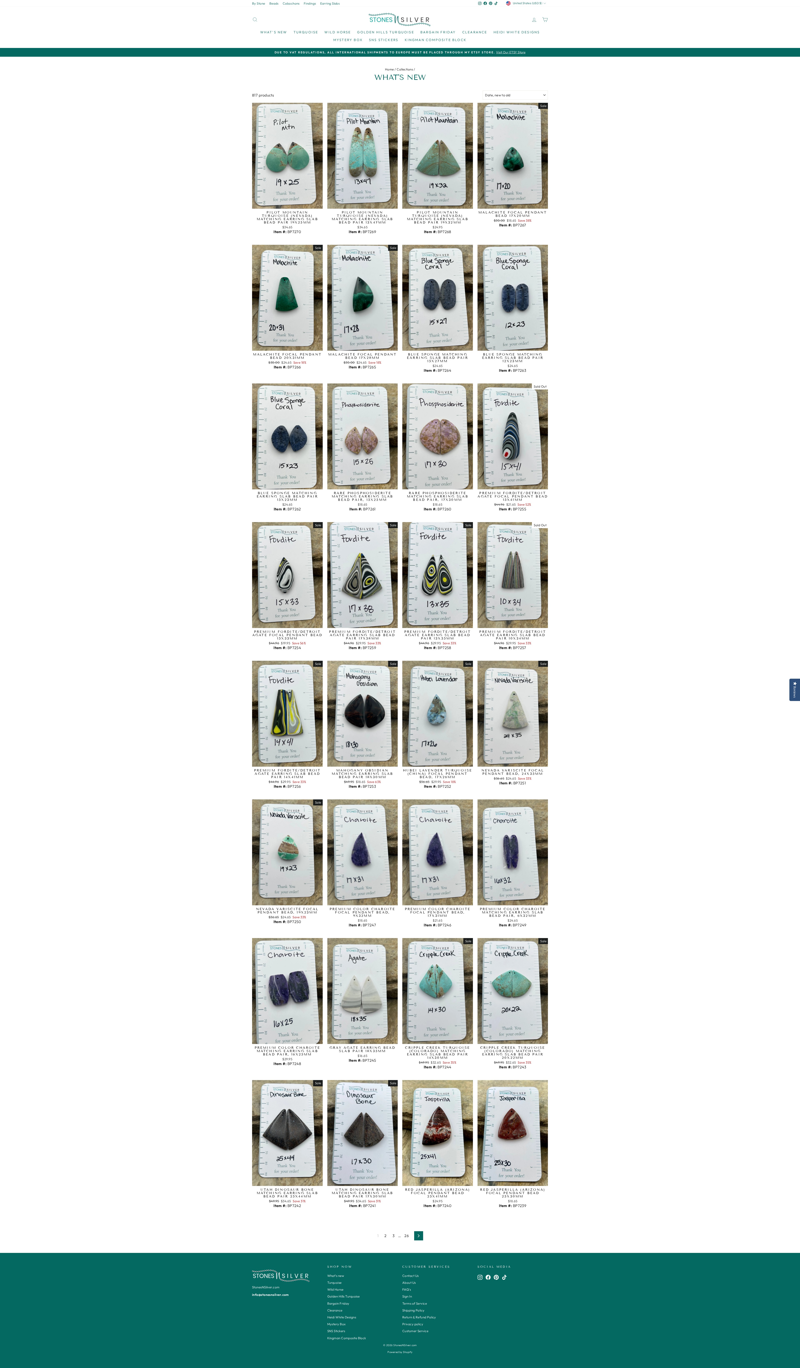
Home (389, 69)
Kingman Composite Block (436, 40)
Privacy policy (412, 1324)
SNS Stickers (383, 40)
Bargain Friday (438, 32)
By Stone (258, 3)
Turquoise (306, 32)
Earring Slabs (330, 3)
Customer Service (415, 1331)
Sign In (407, 1296)
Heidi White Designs (517, 32)
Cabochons (291, 3)
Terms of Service (414, 1303)
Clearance (474, 32)
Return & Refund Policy (419, 1317)
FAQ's (406, 1289)
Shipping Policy (413, 1310)
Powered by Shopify (400, 1352)
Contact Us (410, 1276)
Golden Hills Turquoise (385, 32)
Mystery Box (348, 40)
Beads (274, 3)
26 (406, 1235)
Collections (405, 69)
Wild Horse (337, 32)
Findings (310, 3)
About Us (409, 1283)
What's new (273, 32)
